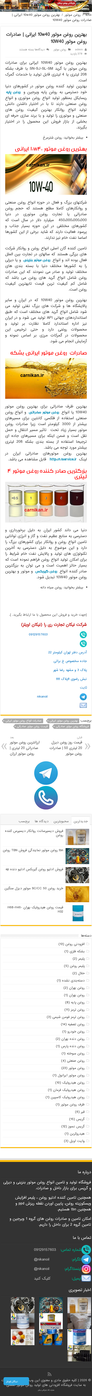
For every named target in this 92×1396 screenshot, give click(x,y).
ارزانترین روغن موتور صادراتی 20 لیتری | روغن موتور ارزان (25, 746)
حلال (81, 973)
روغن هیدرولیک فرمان (69, 1090)
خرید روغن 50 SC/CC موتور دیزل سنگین (33, 888)
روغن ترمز (78, 1009)
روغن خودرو (76, 1031)
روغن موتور (73, 14)
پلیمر (81, 958)
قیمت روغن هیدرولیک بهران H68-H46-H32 (35, 909)
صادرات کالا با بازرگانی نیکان (46, 1390)
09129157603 (38, 634)
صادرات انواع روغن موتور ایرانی (23, 721)
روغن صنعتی (76, 1060)
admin (79, 50)
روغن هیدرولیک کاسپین (68, 1097)
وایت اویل (77, 1141)
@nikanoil (41, 1259)
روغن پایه (13, 92)
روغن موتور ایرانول (71, 1075)
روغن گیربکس (46, 571)
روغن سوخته (76, 1053)
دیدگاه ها (42, 821)
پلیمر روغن (77, 966)
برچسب (24, 821)
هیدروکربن (77, 1133)
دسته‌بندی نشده (73, 980)
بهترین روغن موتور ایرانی (64, 721)
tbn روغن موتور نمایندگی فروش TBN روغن (33, 850)
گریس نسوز (76, 1126)
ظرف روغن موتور (73, 1104)
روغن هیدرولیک (73, 1082)
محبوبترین (61, 821)
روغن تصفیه (76, 1024)
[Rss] (49, 1374)
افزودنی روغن (75, 944)
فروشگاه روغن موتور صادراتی (72, 726)
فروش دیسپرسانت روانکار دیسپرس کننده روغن (34, 833)
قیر (83, 1111)
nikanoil (42, 696)
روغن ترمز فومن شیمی (68, 1017)
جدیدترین (81, 821)
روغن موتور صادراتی (44, 412)
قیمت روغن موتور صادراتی (32, 726)
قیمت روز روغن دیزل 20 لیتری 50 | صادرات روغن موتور (66, 746)
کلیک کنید (42, 1278)
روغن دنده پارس (73, 1046)
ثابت (83, 687)
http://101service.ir (63, 459)
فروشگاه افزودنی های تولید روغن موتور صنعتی (39, 1385)
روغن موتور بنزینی (36, 260)
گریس (80, 1119)
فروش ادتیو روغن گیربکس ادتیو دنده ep (34, 869)
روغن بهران (77, 987)
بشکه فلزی (77, 951)
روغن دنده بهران (73, 1038)
